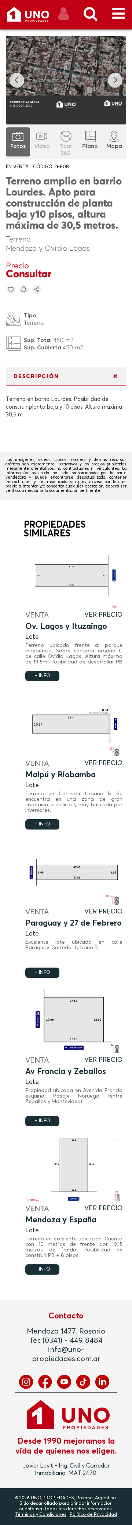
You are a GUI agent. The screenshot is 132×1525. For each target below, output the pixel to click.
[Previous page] (17, 80)
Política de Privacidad (93, 1514)
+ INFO (42, 675)
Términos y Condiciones (40, 1514)
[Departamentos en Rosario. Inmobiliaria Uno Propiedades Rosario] (36, 17)
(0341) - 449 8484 (73, 1340)
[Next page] (115, 80)
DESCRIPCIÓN (36, 376)
